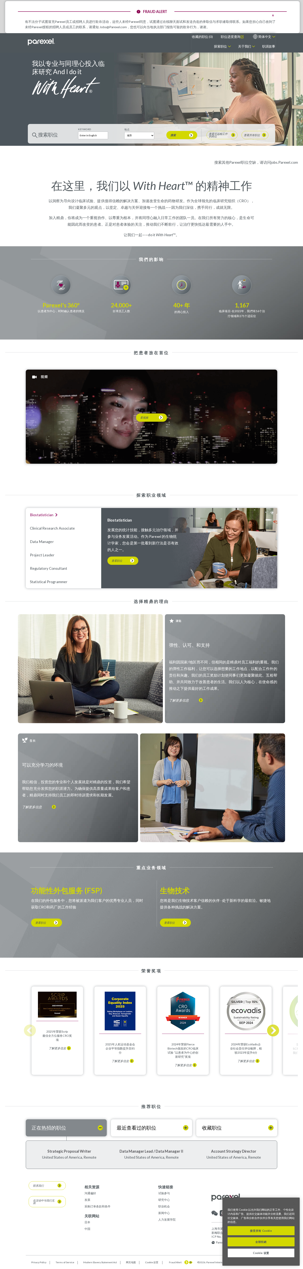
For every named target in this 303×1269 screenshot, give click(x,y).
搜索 (173, 135)
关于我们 (244, 46)
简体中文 (264, 37)
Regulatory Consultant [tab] (48, 568)
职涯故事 (268, 46)
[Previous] (30, 1030)
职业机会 (164, 1206)
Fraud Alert (175, 1262)
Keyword (84, 129)
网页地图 (131, 1262)
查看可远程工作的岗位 (218, 135)
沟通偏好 (90, 1193)
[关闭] (294, 1203)
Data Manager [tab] (42, 541)
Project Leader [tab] (42, 555)
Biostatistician (119, 520)
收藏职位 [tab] (212, 1128)
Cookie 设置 (151, 1262)
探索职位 (220, 46)
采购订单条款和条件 (97, 1206)
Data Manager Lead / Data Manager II (151, 1151)
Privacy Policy (38, 1262)
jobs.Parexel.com (284, 162)
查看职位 (117, 560)
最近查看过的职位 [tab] (136, 1128)
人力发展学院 (167, 1219)
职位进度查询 (230, 37)
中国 (87, 1228)
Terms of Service (65, 1262)
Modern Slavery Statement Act (100, 1262)
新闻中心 (164, 1213)
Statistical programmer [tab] (48, 581)
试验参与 (164, 1193)
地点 (126, 129)
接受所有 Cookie (261, 1230)
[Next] (273, 1030)
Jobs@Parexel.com (113, 27)
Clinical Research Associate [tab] (52, 528)
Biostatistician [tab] (41, 515)
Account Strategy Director (233, 1151)
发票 (87, 1199)
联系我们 (38, 1185)
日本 (87, 1222)
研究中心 (164, 1199)
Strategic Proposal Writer (69, 1151)
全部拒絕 (261, 1241)
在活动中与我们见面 (43, 1202)
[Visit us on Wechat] (214, 1215)
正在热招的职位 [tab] (49, 1128)
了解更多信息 (179, 700)
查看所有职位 (252, 135)
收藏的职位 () (202, 37)
